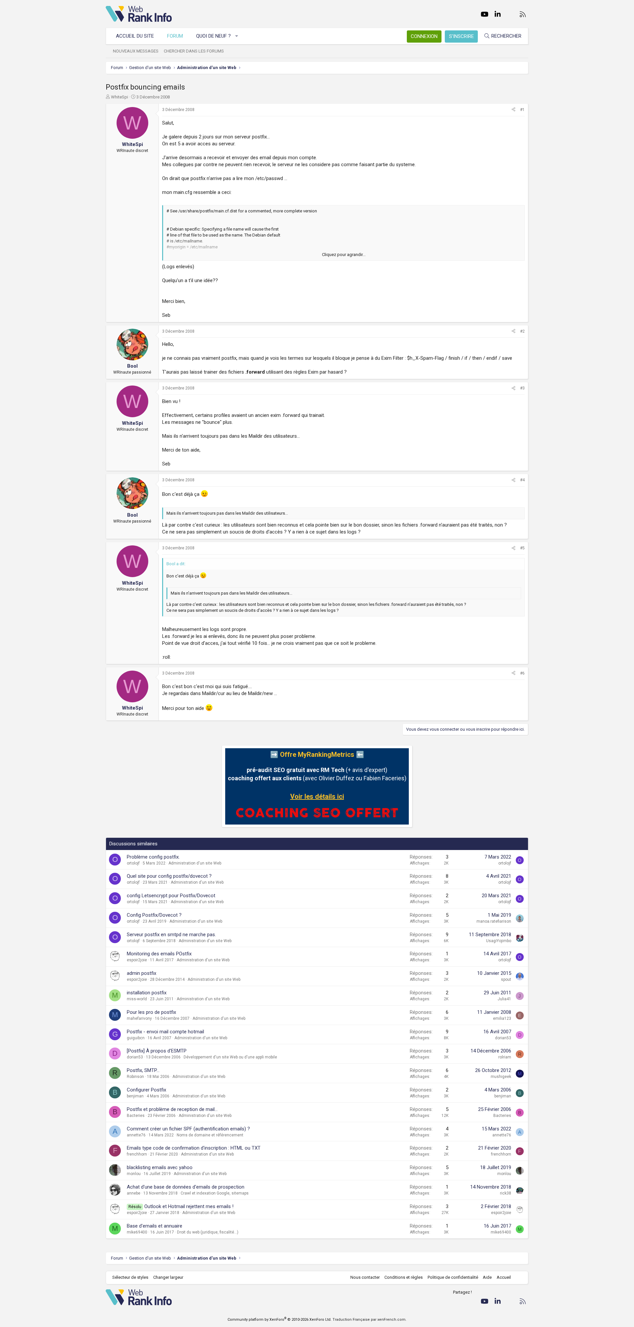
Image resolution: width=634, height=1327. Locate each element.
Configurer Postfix (146, 1090)
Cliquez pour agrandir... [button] (344, 254)
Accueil (504, 1277)
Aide (487, 1277)
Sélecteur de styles (130, 1277)
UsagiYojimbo (498, 941)
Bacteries (136, 1115)
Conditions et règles (403, 1277)
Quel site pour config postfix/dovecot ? (169, 876)
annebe (133, 1193)
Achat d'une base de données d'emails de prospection (185, 1187)
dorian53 (503, 1038)
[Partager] (513, 110)
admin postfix (141, 973)
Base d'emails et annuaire (154, 1226)
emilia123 (502, 1018)
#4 (522, 480)
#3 (522, 388)
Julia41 (504, 999)
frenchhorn (137, 1154)
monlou (134, 1173)
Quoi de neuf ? (213, 36)
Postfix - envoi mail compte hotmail (165, 1032)
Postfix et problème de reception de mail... (172, 1109)
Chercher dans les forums (194, 51)
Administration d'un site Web (194, 863)
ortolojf (133, 863)
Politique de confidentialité (453, 1277)
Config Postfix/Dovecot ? (154, 915)
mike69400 (137, 1232)
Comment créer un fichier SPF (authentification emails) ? (188, 1129)
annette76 (136, 1135)
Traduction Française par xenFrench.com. (369, 1319)
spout (506, 979)
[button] (237, 36)
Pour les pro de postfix (151, 1012)
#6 (522, 673)
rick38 (505, 1193)
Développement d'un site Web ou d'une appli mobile (230, 1057)
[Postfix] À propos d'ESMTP (157, 1051)
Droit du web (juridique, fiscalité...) (207, 1232)
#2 (522, 331)
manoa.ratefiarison (493, 921)
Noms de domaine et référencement (210, 1135)
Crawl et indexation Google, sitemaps (215, 1193)
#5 (522, 548)
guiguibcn (136, 1038)
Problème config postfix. (153, 857)
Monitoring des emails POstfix (159, 954)
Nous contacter (365, 1277)
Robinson (135, 1076)
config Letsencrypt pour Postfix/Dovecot (171, 896)
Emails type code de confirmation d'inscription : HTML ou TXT (194, 1148)
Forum (175, 36)
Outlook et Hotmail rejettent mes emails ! (188, 1206)
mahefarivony (139, 1018)
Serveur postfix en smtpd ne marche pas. (171, 935)
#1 (522, 109)
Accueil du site (135, 36)
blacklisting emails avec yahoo (160, 1167)
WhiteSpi (119, 96)
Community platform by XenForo (280, 1319)
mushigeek (501, 1076)
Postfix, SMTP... (143, 1070)
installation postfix (146, 993)
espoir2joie (137, 960)
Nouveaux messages (135, 51)
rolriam (504, 1057)
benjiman (135, 1096)
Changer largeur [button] (168, 1277)
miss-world (137, 999)
